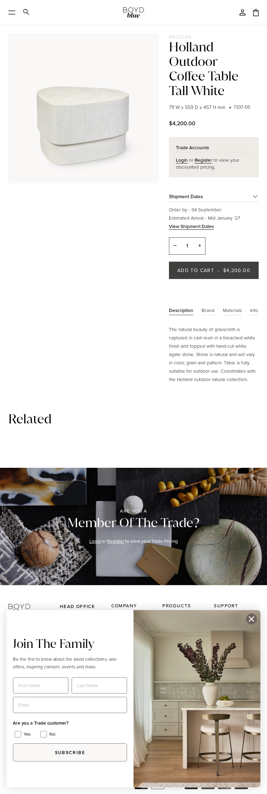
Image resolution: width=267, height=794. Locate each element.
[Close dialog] (251, 619)
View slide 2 (23, 186)
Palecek (180, 36)
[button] (30, 603)
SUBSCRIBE (70, 752)
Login (95, 541)
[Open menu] (14, 12)
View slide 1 (15, 186)
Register (115, 541)
